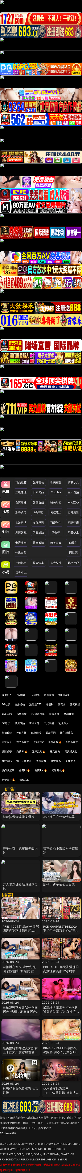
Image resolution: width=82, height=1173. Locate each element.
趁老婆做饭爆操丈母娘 (19, 817)
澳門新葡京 (22, 742)
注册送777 (35, 704)
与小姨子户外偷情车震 (59, 817)
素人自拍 (73, 492)
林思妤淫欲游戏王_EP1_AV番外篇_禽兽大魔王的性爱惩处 (61, 1092)
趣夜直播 (21, 732)
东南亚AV (73, 502)
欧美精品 (56, 482)
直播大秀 (70, 761)
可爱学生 (56, 522)
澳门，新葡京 (24, 761)
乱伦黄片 (63, 723)
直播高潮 (54, 714)
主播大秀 (34, 723)
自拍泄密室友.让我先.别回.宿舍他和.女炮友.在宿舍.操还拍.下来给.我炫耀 (20, 971)
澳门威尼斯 (8, 770)
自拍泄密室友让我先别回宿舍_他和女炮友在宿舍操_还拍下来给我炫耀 (20, 1011)
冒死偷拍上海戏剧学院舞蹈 (60, 850)
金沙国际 (7, 761)
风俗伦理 (73, 563)
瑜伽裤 (56, 532)
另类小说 (20, 572)
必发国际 (51, 732)
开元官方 (55, 751)
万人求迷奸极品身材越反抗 (20, 886)
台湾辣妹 (20, 502)
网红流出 (56, 512)
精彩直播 (69, 714)
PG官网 (20, 695)
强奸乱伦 (38, 482)
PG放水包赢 (38, 714)
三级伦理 (20, 492)
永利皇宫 (38, 742)
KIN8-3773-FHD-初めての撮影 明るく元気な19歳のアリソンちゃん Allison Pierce (60, 1054)
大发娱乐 (7, 742)
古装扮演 (20, 522)
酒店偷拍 (20, 723)
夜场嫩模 (36, 732)
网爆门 (73, 543)
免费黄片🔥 (8, 780)
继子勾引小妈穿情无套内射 (20, 850)
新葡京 (62, 704)
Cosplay (56, 492)
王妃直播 (49, 723)
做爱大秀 (56, 761)
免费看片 (41, 761)
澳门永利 (63, 695)
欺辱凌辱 (20, 512)
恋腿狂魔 (73, 522)
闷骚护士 (73, 532)
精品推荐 (20, 482)
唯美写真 (56, 543)
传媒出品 (20, 552)
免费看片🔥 (55, 742)
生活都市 (20, 563)
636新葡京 (72, 742)
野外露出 (73, 512)
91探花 (38, 512)
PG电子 (6, 704)
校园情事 (38, 563)
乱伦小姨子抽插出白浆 (59, 884)
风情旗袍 (20, 532)
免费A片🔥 (41, 770)
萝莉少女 (73, 482)
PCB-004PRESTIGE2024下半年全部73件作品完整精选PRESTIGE (61, 930)
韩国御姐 (38, 502)
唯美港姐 (56, 502)
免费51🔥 (22, 751)
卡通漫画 (20, 543)
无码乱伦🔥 (38, 751)
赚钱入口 (25, 780)
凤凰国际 (21, 714)
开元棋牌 (34, 695)
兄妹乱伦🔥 (58, 770)
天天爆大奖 (71, 751)
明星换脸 (38, 532)
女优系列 (38, 522)
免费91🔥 (24, 770)
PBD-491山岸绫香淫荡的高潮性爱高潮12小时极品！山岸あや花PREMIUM (61, 973)
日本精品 (38, 492)
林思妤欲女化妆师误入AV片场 (20, 1090)
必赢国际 (7, 714)
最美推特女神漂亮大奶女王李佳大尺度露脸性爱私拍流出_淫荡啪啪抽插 (20, 1052)
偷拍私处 (7, 732)
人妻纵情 (56, 563)
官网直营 (49, 695)
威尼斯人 (7, 695)
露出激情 (38, 543)
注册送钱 (20, 704)
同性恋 (73, 552)
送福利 (49, 704)
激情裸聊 (7, 751)
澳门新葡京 (66, 732)
